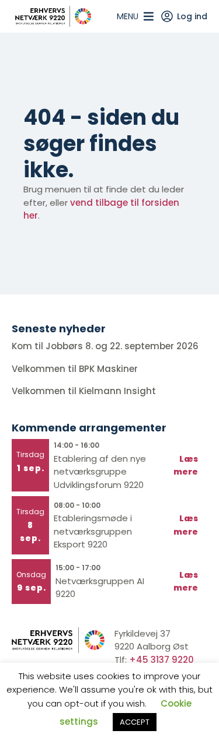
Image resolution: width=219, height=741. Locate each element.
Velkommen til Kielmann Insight (85, 391)
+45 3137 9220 (161, 660)
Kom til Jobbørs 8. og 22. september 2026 (105, 346)
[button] (127, 16)
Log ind (192, 16)
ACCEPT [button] (135, 722)
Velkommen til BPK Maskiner (76, 369)
